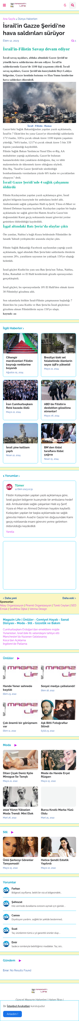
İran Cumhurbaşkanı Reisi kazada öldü (19, 406)
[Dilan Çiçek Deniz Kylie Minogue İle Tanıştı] (20, 760)
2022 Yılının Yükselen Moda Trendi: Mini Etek (18, 811)
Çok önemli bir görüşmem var (20, 724)
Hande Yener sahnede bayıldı (17, 687)
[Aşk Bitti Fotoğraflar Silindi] (58, 710)
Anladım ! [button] (12, 1014)
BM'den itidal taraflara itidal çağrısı (54, 451)
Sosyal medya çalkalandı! (58, 686)
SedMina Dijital (18, 608)
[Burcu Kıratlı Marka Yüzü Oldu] (58, 797)
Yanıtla (10, 531)
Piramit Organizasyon (38, 605)
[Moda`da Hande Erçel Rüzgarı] (58, 760)
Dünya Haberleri (27, 19)
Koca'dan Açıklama (14, 640)
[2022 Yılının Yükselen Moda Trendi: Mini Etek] (20, 797)
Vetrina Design (38, 608)
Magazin (30, 999)
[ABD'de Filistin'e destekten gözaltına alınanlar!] (58, 390)
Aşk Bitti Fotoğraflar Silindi (54, 724)
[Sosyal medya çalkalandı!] (58, 673)
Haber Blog (55, 999)
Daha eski (68, 598)
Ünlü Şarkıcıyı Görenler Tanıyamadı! (18, 861)
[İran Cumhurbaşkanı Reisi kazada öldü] (20, 390)
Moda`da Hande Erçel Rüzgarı (55, 775)
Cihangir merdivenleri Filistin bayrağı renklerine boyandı (19, 363)
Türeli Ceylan (61, 605)
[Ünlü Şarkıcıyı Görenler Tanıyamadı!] (20, 847)
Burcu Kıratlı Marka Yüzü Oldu (57, 811)
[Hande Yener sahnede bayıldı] (20, 673)
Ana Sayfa (9, 19)
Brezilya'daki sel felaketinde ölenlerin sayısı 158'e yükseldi (58, 361)
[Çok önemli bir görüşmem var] (20, 710)
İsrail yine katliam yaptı (18, 449)
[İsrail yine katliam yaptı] (20, 433)
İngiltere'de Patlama (15, 643)
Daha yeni (11, 598)
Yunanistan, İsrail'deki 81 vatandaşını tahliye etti (31, 633)
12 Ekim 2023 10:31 (24, 489)
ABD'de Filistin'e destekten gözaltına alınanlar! (57, 408)
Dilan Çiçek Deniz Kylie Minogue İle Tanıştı (18, 775)
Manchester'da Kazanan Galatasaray (25, 636)
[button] (4, 5)
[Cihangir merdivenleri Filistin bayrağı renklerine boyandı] (20, 343)
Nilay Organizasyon (12, 605)
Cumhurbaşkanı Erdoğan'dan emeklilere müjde (31, 629)
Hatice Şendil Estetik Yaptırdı (55, 861)
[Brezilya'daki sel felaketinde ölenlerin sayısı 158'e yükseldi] (58, 343)
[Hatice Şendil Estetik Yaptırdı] (58, 847)
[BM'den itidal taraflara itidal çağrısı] (58, 433)
